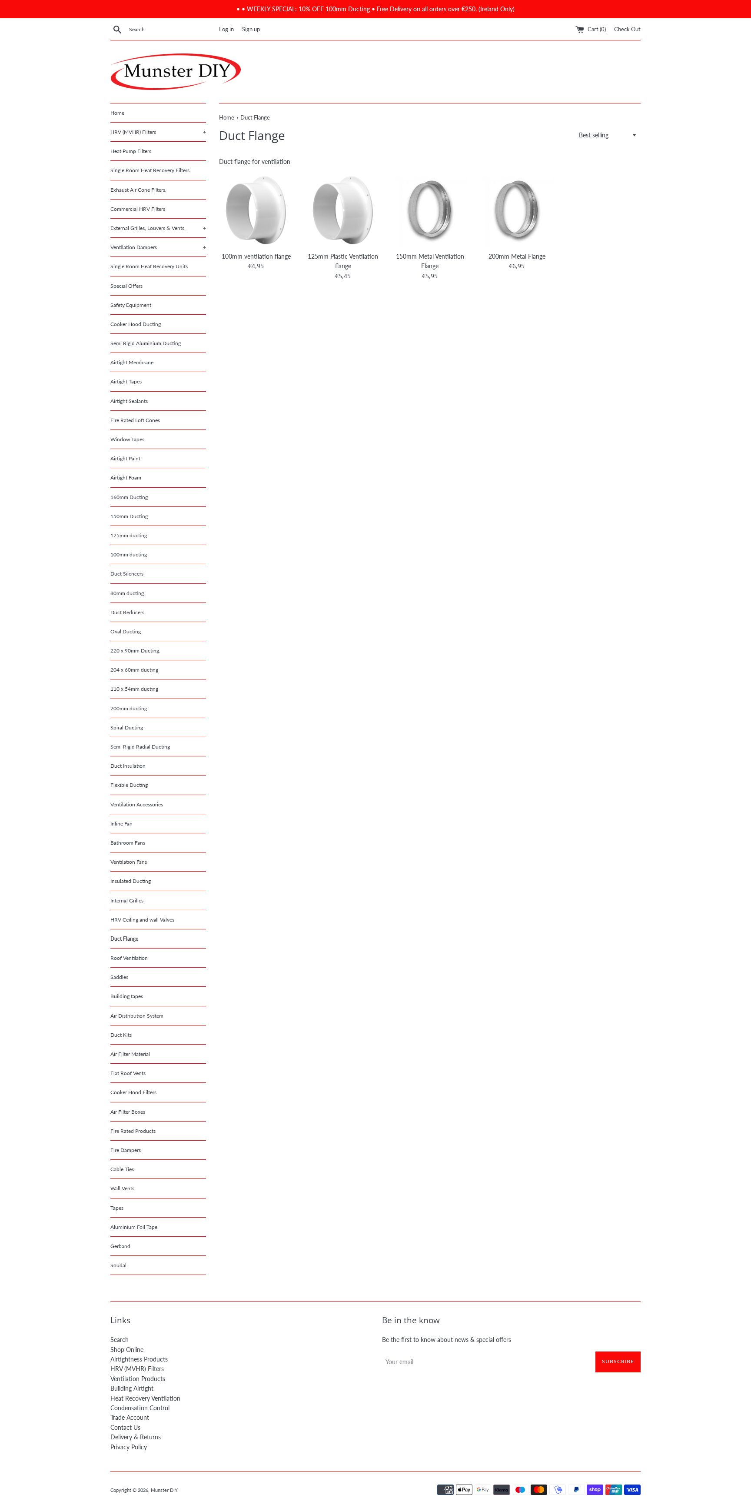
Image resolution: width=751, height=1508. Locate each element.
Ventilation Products (137, 1378)
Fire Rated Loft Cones (135, 420)
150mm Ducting (129, 516)
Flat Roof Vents (128, 1073)
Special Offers (126, 286)
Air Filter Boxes (127, 1112)
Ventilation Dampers (158, 247)
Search (119, 1339)
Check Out (627, 29)
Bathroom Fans (127, 842)
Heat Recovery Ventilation (145, 1398)
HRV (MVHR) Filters (158, 132)
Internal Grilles (126, 900)
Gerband (120, 1246)
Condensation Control (139, 1407)
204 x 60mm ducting (134, 669)
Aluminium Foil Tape (133, 1227)
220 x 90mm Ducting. (135, 650)
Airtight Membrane (131, 362)
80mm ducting (127, 593)
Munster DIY (164, 1490)
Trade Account (129, 1417)
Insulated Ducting (130, 881)
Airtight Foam (125, 477)
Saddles (119, 977)
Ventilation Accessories (136, 804)
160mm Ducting (129, 497)
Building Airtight (131, 1388)
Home (117, 113)
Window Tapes (127, 439)
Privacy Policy (128, 1447)
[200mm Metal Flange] (517, 210)
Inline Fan (121, 823)
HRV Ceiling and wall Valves (142, 919)
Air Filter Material (130, 1054)
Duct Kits (121, 1035)
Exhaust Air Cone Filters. (138, 189)
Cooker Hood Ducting (135, 324)
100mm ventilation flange (256, 256)
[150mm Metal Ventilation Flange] (430, 210)
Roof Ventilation (129, 958)
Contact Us (125, 1427)
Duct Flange (124, 938)
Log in (226, 29)
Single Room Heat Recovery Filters (149, 170)
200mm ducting (128, 708)
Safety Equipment (130, 305)
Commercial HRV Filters (137, 209)
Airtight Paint (125, 458)
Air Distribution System (136, 1015)
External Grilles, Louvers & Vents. (158, 228)
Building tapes (126, 996)
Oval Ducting (125, 631)
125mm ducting (128, 535)
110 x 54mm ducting (134, 689)
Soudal (118, 1265)
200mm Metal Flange (516, 256)
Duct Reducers (127, 612)
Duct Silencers (126, 573)
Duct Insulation (128, 765)
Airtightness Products (139, 1359)
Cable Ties (122, 1169)
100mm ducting (128, 554)
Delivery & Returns (135, 1437)
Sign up (251, 29)
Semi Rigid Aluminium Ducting (145, 343)
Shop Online (126, 1349)
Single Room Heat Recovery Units (149, 266)
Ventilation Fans (128, 862)
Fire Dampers (125, 1150)
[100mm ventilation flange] (256, 210)
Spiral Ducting (126, 727)
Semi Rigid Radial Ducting (140, 746)
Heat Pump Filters (130, 151)
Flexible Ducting (129, 785)
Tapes (116, 1208)
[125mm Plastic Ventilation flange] (343, 210)
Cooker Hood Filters (133, 1092)
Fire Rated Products (133, 1131)
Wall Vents (122, 1188)
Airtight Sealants (129, 401)
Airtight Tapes (126, 381)
